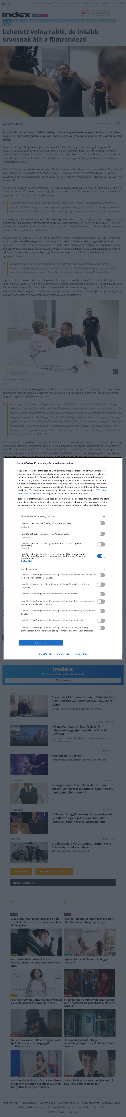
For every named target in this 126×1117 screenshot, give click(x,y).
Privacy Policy (80, 654)
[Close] (116, 463)
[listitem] (63, 516)
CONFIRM (41, 643)
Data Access (63, 654)
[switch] (101, 523)
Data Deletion (45, 654)
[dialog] (63, 558)
